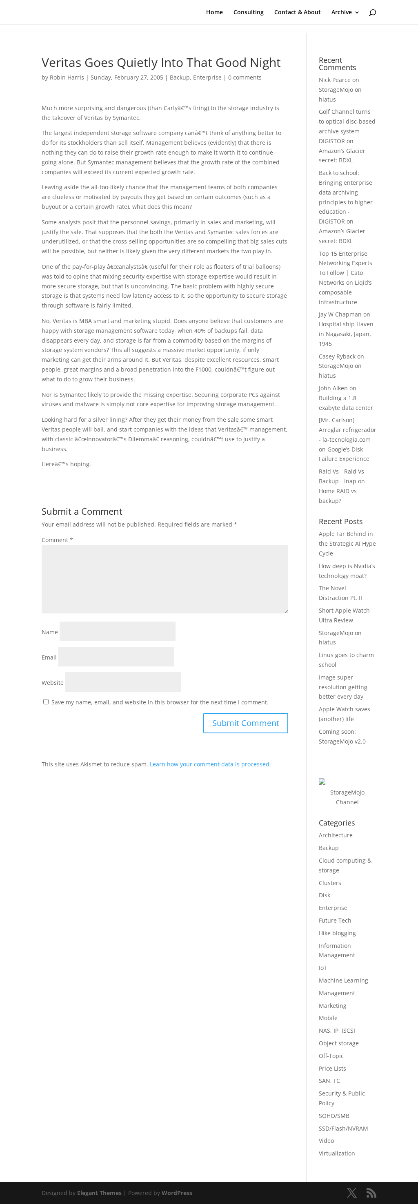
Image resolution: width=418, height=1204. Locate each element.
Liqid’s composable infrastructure (345, 292)
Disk (324, 895)
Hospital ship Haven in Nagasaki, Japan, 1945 (346, 333)
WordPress (177, 1193)
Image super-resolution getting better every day (343, 687)
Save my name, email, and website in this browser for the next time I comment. (160, 702)
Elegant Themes (99, 1193)
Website (53, 682)
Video (326, 1140)
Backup (180, 77)
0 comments (245, 77)
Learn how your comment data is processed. (210, 764)
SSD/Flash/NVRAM (343, 1128)
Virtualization (337, 1153)
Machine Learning (343, 980)
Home (214, 12)
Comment (57, 540)
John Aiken (333, 388)
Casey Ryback (337, 356)
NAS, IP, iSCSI (337, 1030)
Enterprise (207, 77)
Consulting (248, 12)
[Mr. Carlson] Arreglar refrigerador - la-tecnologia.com (347, 429)
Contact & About (297, 12)
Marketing (333, 1005)
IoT (323, 968)
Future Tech (335, 920)
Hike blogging (337, 933)
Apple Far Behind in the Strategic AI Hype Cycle (347, 543)
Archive (341, 12)
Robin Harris (67, 77)
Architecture (336, 835)
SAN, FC (329, 1080)
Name (50, 632)
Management (337, 993)
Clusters (330, 883)
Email (49, 657)
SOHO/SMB (334, 1116)
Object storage (339, 1043)
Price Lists (332, 1068)
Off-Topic (331, 1056)
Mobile (328, 1018)
